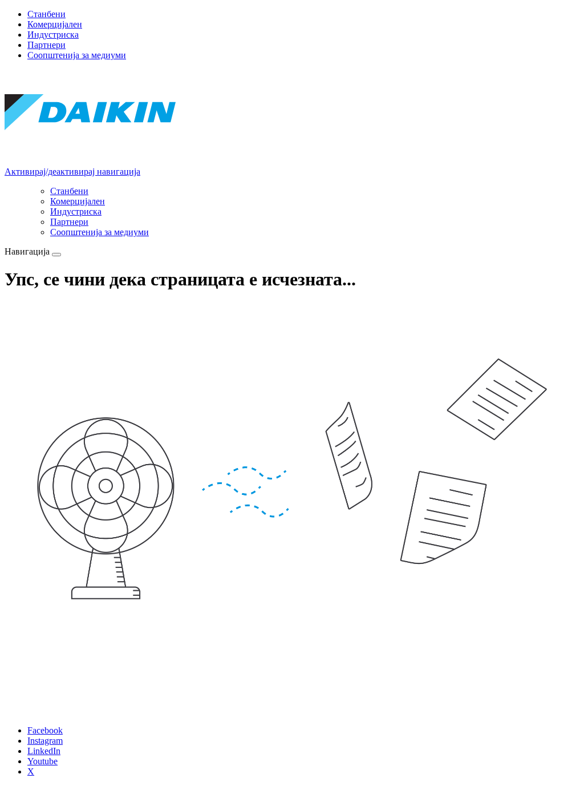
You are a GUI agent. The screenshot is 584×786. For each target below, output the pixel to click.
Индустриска (53, 34)
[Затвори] (56, 254)
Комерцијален (54, 24)
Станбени (46, 14)
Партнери (46, 45)
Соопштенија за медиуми (76, 55)
